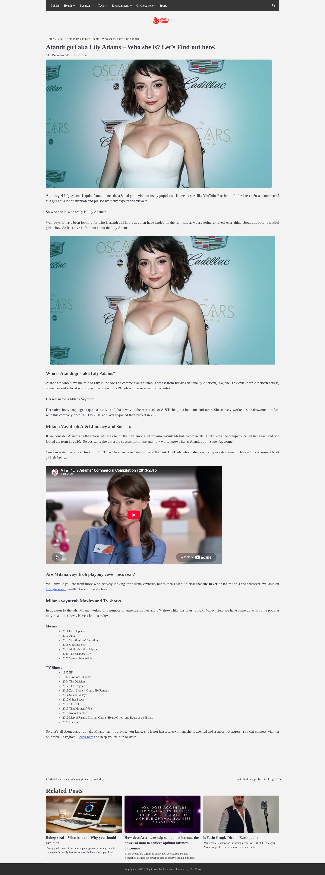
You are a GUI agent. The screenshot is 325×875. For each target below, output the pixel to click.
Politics (55, 5)
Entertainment (120, 5)
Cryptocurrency (145, 5)
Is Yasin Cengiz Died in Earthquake (230, 838)
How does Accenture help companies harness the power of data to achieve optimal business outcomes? (162, 843)
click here (86, 737)
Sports (163, 5)
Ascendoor (168, 869)
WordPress (195, 869)
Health (68, 5)
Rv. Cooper (80, 55)
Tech (101, 5)
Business (85, 5)
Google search (56, 589)
